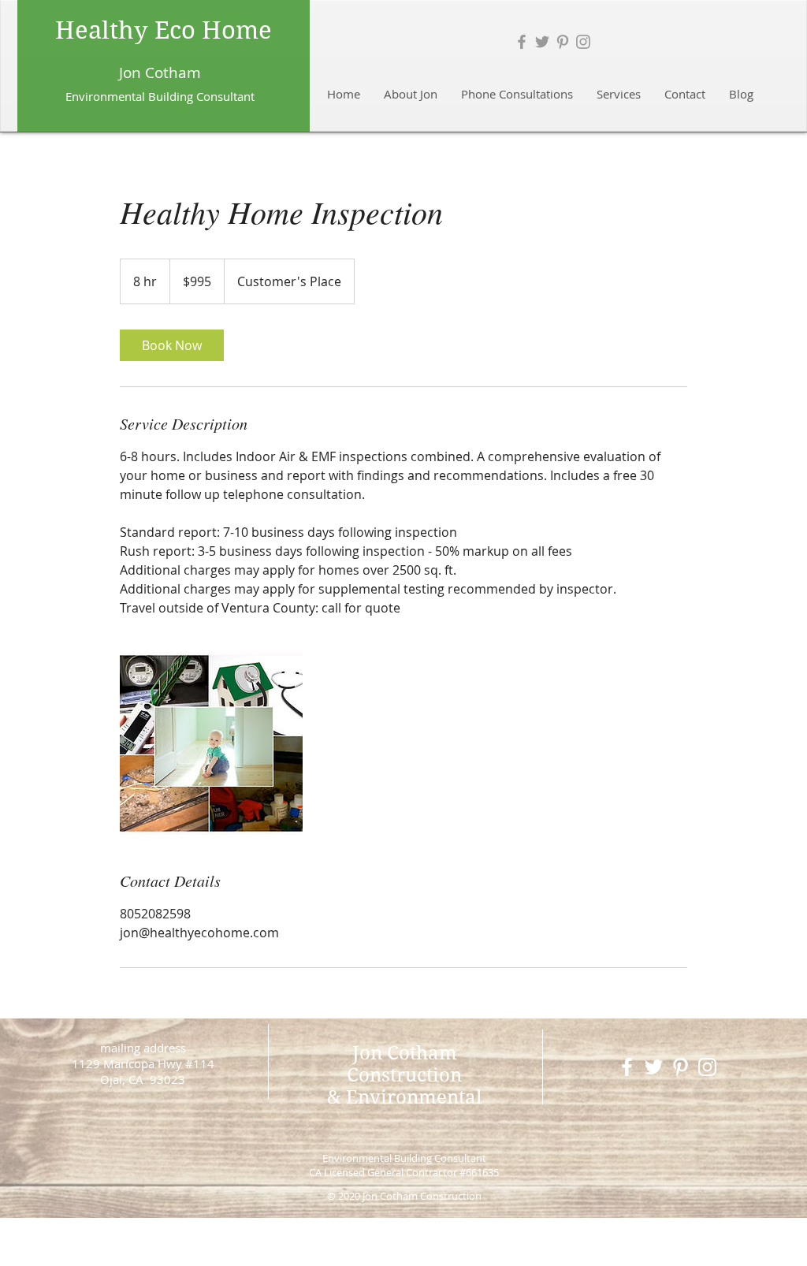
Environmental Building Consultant (404, 1158)
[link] (172, 345)
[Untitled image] (211, 743)
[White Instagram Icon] (707, 1067)
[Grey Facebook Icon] (521, 41)
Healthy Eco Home (163, 30)
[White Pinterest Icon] (680, 1067)
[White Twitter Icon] (654, 1067)
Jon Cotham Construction (404, 1064)
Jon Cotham (160, 72)
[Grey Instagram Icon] (583, 41)
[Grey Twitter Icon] (542, 41)
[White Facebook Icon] (627, 1067)
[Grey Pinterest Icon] (562, 41)
